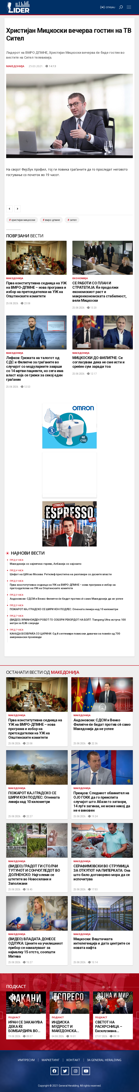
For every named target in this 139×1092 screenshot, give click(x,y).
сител (73, 220)
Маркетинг (51, 1060)
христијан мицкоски (23, 220)
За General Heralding (104, 1060)
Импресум (26, 1060)
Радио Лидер (18, 7)
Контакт (73, 1060)
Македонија (15, 66)
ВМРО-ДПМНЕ (52, 220)
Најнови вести (28, 553)
